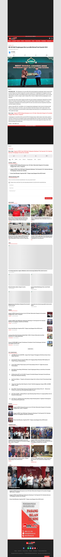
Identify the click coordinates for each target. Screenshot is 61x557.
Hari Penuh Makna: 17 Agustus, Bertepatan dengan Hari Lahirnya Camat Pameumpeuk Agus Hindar (31, 380)
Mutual (24, 159)
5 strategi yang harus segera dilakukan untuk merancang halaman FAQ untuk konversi (28, 270)
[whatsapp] (28, 548)
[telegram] (30, 548)
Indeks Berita (30, 348)
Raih (35, 159)
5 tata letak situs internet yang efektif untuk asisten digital (41, 305)
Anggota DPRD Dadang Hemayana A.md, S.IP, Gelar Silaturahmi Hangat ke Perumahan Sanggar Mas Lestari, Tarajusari (29, 166)
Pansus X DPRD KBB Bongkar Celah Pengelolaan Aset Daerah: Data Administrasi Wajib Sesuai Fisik (41, 459)
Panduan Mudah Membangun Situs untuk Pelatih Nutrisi (40, 288)
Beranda (10, 45)
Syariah (39, 159)
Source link (11, 148)
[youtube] (35, 548)
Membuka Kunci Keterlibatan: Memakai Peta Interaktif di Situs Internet (19, 305)
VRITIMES (13, 51)
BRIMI (16, 159)
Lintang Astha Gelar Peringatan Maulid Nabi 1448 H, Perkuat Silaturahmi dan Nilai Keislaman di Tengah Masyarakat (26, 336)
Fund (20, 159)
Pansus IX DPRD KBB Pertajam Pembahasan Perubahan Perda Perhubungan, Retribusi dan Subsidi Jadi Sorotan (27, 343)
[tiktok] (37, 548)
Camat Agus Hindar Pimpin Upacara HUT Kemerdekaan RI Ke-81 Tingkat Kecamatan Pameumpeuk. (29, 365)
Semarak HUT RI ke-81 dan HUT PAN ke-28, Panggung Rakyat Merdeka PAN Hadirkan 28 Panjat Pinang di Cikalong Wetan (30, 360)
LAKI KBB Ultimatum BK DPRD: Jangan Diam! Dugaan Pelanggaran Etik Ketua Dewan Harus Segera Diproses (30, 355)
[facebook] (24, 548)
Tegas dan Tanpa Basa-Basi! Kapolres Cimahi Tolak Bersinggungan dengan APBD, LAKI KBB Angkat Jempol (31, 385)
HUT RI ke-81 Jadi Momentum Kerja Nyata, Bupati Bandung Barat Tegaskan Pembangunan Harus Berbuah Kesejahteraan (31, 399)
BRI (12, 159)
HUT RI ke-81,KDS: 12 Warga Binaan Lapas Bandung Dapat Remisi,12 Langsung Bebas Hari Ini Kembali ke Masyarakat (31, 394)
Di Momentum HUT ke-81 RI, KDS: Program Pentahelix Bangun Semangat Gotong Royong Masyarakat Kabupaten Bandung (30, 375)
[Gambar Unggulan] (30, 72)
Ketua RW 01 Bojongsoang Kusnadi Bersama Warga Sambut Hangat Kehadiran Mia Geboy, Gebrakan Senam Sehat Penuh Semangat (18, 218)
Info (13, 45)
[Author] (10, 52)
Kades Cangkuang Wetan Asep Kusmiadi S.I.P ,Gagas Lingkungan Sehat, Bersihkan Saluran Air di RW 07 (41, 218)
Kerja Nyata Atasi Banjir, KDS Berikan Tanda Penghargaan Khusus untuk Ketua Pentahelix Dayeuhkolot (30, 370)
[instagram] (33, 548)
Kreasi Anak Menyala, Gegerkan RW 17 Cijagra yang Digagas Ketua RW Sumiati (27, 173)
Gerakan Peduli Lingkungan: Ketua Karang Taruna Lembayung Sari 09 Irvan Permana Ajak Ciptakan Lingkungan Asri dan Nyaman (41, 237)
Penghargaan (29, 159)
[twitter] (26, 548)
